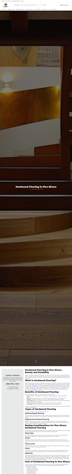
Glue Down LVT (45, 9)
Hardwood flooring (28, 383)
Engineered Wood (11, 9)
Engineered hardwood (29, 421)
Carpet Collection (37, 9)
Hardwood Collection (20, 9)
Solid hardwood (58, 385)
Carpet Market (12, 375)
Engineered (35, 386)
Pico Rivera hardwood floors (42, 411)
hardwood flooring (38, 415)
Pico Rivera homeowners (54, 456)
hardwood (49, 384)
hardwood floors (37, 375)
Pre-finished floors (64, 389)
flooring (32, 458)
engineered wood (35, 385)
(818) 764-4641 (64, 5)
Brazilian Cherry (65, 435)
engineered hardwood (43, 445)
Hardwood (66, 375)
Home (30, 189)
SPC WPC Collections (53, 9)
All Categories (17, 5)
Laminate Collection (29, 9)
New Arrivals (4, 9)
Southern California (48, 458)
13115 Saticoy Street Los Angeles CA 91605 (12, 387)
